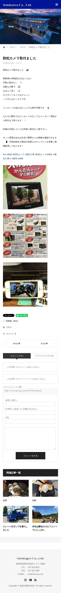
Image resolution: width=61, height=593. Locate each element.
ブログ (19, 63)
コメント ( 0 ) (16, 356)
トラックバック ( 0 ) (44, 356)
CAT (5, 500)
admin (15, 321)
